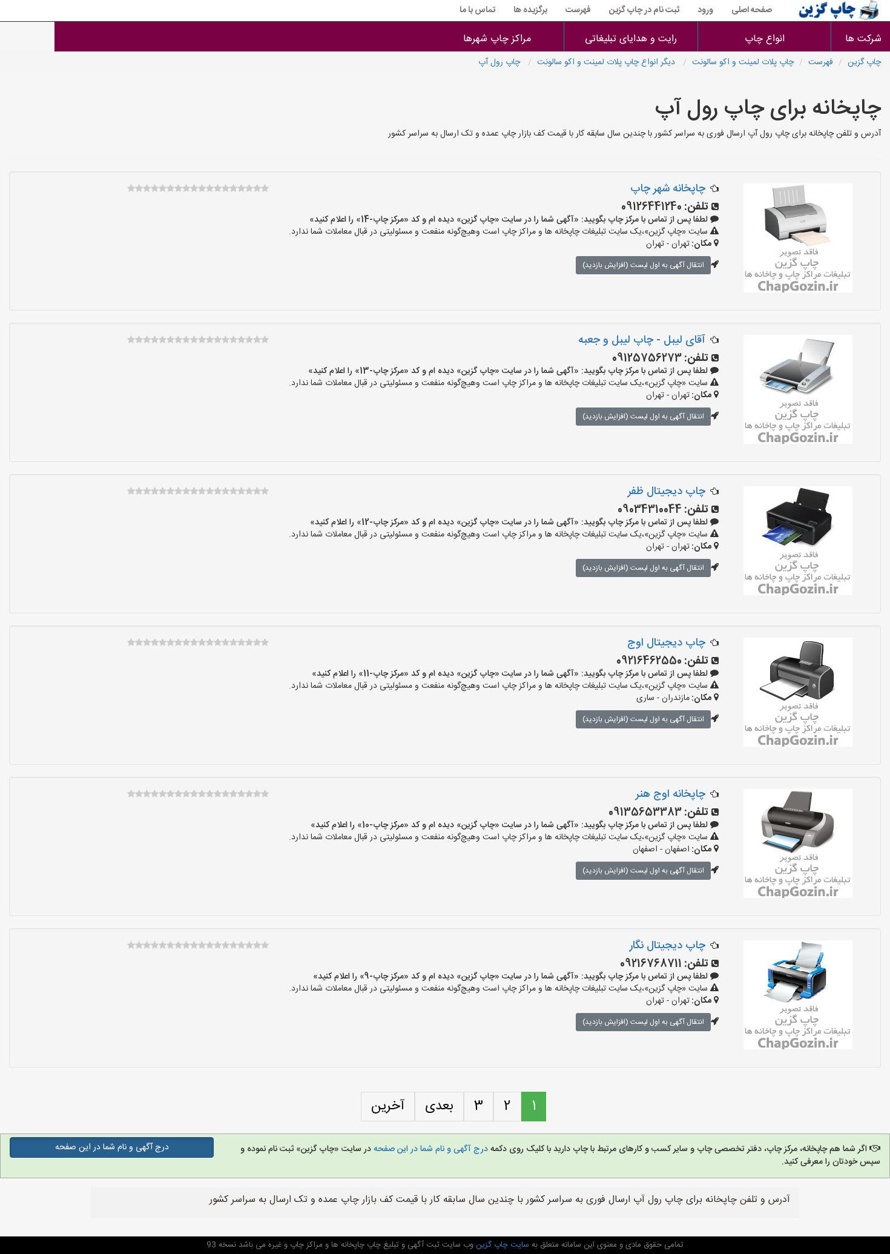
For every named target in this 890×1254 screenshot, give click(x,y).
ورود (705, 10)
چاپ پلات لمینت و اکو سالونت (743, 62)
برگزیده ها (530, 10)
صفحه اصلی (751, 10)
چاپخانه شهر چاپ (667, 189)
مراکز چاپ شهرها (497, 39)
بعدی (439, 1106)
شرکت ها (863, 39)
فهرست (578, 10)
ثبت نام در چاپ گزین (644, 10)
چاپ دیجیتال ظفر (666, 492)
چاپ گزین (864, 62)
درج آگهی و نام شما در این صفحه (431, 1149)
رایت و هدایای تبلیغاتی (631, 39)
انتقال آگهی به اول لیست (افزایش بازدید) (643, 265)
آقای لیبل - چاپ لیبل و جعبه (641, 340)
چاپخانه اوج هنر (670, 794)
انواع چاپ (765, 39)
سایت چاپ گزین (501, 1245)
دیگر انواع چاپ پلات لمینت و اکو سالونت (607, 62)
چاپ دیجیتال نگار (667, 946)
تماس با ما (477, 10)
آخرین (387, 1106)
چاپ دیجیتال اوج (666, 643)
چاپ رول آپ (500, 62)
